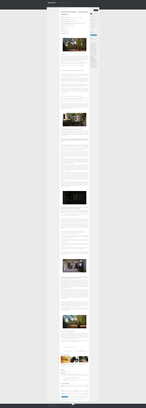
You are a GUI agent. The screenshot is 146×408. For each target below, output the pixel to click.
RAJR (97, 62)
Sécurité (93, 66)
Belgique (91, 44)
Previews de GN (63, 8)
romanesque (91, 63)
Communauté (58, 6)
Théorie (95, 66)
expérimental (92, 50)
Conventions (92, 47)
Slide (67, 8)
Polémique (95, 61)
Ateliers (95, 43)
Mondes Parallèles (95, 55)
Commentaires (64, 371)
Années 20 (93, 42)
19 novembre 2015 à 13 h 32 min (69, 373)
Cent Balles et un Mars (95, 44)
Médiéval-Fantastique (92, 58)
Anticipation (91, 43)
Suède (91, 66)
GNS (90, 52)
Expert (91, 49)
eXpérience (95, 49)
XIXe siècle (93, 67)
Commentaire (63, 385)
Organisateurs (93, 60)
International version (64, 6)
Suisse (96, 65)
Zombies (96, 67)
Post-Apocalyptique (93, 62)
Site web (63, 393)
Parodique (91, 61)
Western (91, 67)
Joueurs (91, 53)
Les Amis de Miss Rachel (93, 54)
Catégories (91, 38)
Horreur (95, 52)
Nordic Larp (92, 59)
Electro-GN (51, 3)
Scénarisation (92, 65)
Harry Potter (93, 52)
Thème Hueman (57, 406)
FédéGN (95, 51)
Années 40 (96, 42)
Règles (94, 63)
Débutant (95, 48)
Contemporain (93, 46)
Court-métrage (92, 48)
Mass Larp (91, 55)
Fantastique (92, 51)
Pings (70, 371)
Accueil (49, 6)
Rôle (95, 63)
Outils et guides (53, 6)
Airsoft (91, 42)
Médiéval (91, 56)
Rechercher (91, 8)
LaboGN (94, 53)
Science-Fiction (92, 64)
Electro (63, 16)
